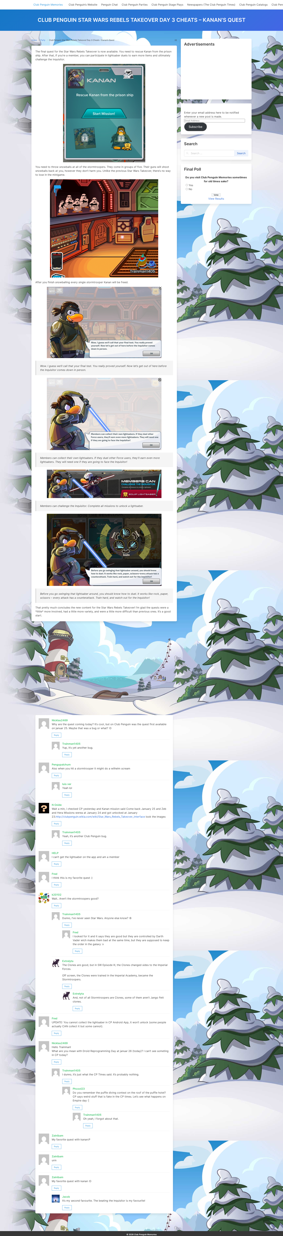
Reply (56, 735)
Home (34, 40)
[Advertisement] (216, 73)
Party (42, 40)
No (190, 189)
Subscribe (195, 126)
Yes (191, 185)
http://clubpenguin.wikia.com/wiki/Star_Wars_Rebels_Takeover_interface (100, 816)
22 (176, 40)
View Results (216, 198)
